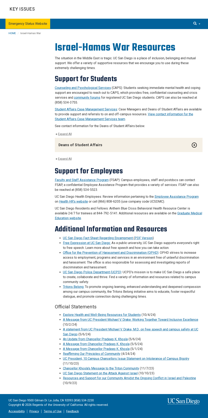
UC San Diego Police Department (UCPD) (92, 272)
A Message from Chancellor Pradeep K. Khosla (96, 344)
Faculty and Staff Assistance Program (82, 180)
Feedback (72, 411)
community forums (87, 97)
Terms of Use (53, 411)
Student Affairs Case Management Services (86, 109)
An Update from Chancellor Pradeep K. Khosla (95, 339)
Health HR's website (73, 201)
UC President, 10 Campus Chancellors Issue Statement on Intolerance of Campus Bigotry (126, 359)
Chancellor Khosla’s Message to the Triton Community (101, 368)
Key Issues (22, 9)
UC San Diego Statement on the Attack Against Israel (100, 373)
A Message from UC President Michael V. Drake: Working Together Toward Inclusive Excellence (130, 320)
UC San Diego (175, 11)
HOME (12, 33)
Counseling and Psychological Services (83, 88)
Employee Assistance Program (177, 197)
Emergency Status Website (28, 24)
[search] (197, 24)
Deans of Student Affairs (80, 145)
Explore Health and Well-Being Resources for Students (102, 315)
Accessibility (17, 411)
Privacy (34, 411)
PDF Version (144, 238)
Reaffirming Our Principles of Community (91, 354)
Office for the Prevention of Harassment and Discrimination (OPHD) (110, 253)
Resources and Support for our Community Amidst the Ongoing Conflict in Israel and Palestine (129, 378)
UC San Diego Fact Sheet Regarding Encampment (98, 238)
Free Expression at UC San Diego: (87, 243)
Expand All (65, 134)
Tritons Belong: (73, 287)
